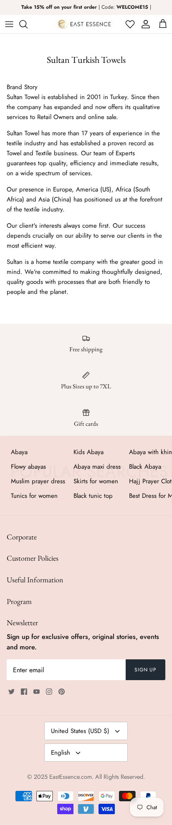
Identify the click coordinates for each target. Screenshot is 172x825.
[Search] (27, 24)
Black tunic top (93, 495)
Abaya (19, 452)
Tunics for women (34, 495)
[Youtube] (36, 691)
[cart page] (163, 24)
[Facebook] (24, 691)
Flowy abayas (28, 466)
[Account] (144, 24)
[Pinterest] (61, 691)
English (60, 752)
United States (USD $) (80, 731)
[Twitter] (11, 691)
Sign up (145, 669)
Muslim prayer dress (38, 481)
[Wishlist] (129, 24)
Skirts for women (95, 481)
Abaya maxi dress (97, 466)
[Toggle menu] (9, 24)
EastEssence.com (70, 777)
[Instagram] (49, 691)
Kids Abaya (88, 452)
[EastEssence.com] (84, 24)
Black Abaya (145, 466)
